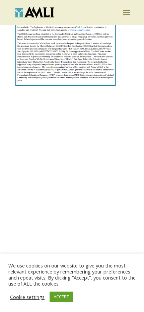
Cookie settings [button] (27, 297)
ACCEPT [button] (61, 297)
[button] (126, 12)
